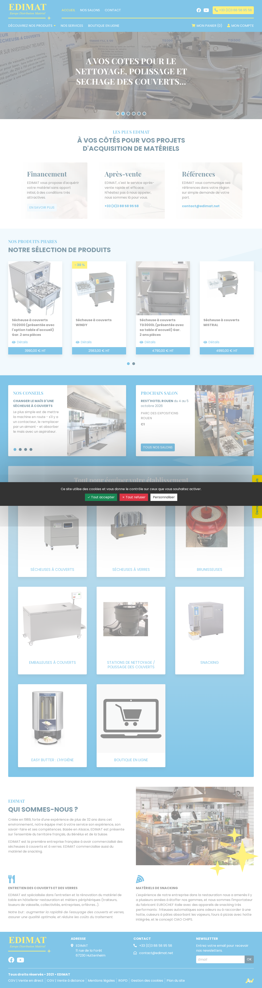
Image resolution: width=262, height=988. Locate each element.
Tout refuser (135, 497)
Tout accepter (102, 497)
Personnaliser (164, 497)
